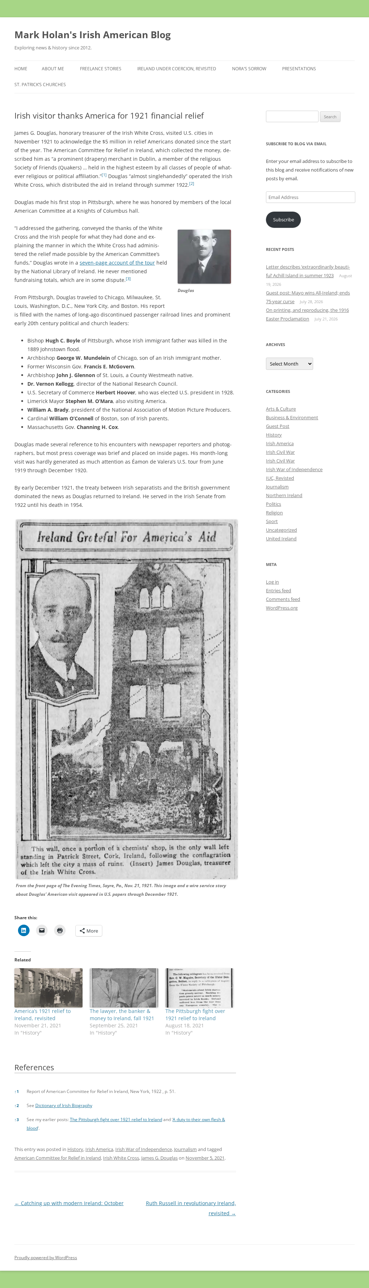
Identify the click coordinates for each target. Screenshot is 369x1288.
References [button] (34, 1067)
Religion (274, 512)
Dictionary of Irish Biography (63, 1105)
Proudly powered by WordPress (45, 1257)
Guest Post (277, 426)
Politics (273, 504)
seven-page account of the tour (117, 262)
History (75, 1149)
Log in (272, 582)
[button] (104, 176)
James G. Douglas (159, 1158)
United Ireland (281, 538)
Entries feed (278, 590)
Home (20, 69)
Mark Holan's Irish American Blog (92, 34)
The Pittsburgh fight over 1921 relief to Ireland (195, 1015)
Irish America (99, 1149)
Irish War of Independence (143, 1149)
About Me (53, 69)
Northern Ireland (284, 495)
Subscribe (283, 219)
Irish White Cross (121, 1158)
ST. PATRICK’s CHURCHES (40, 84)
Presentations (299, 69)
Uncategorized (281, 530)
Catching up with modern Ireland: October (69, 1203)
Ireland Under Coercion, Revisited (176, 69)
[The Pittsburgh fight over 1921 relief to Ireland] (199, 987)
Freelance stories (100, 69)
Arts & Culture (281, 409)
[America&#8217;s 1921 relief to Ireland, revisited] (48, 987)
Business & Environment (292, 417)
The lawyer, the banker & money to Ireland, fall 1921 (122, 1015)
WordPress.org (282, 608)
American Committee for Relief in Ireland (57, 1158)
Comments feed (283, 599)
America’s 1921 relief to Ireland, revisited (42, 1015)
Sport (272, 521)
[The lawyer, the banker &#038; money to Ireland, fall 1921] (124, 987)
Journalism (185, 1149)
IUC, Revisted (280, 478)
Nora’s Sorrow (249, 69)
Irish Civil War (280, 452)
